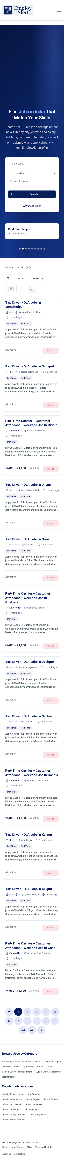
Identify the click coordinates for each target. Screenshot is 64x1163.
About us (6, 1154)
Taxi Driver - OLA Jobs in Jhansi (28, 485)
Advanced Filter (32, 206)
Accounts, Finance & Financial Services (21, 1061)
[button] (20, 249)
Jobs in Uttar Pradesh (29, 1094)
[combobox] (33, 163)
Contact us (19, 1154)
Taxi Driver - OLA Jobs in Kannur (28, 835)
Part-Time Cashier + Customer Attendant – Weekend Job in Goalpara (27, 598)
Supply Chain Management (48, 1072)
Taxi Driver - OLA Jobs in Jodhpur (29, 662)
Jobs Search (17, 1147)
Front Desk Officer (10, 1067)
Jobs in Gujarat (32, 1099)
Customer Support (52, 1061)
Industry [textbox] (18, 163)
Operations (28, 1067)
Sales (49, 1067)
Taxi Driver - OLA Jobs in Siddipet (29, 366)
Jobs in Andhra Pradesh (13, 1120)
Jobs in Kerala (9, 1094)
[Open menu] (59, 10)
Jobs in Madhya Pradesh (14, 1114)
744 (22, 1030)
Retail (40, 1067)
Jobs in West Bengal (11, 1104)
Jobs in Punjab (51, 1099)
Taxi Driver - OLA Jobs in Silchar (28, 716)
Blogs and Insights (44, 1147)
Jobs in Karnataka (33, 1104)
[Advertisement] (32, 75)
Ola (11, 312)
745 (32, 1030)
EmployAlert (15, 430)
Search (34, 194)
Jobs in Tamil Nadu (11, 1109)
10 (45, 1021)
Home (5, 1147)
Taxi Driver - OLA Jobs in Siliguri (28, 889)
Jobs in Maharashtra (12, 1099)
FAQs (29, 1147)
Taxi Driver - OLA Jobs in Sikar (27, 539)
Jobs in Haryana (31, 1109)
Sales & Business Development (17, 1072)
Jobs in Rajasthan (38, 1114)
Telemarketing (9, 1077)
